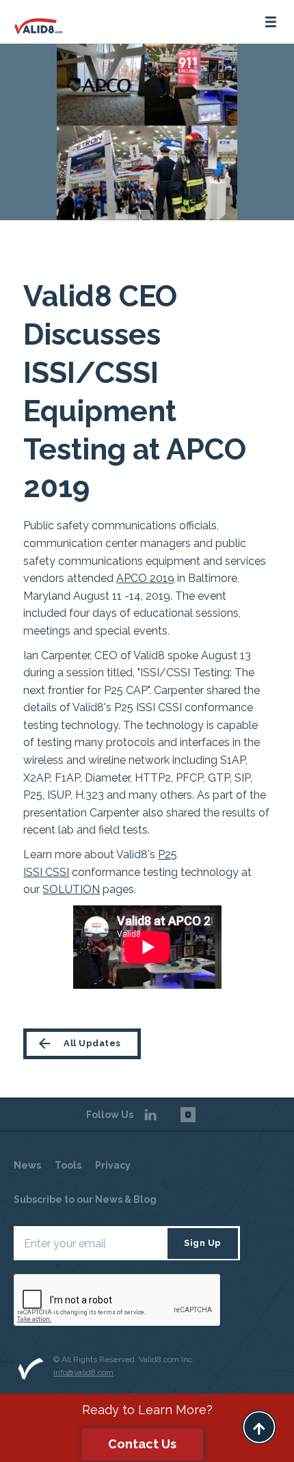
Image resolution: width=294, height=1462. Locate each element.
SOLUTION (71, 889)
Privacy (113, 1165)
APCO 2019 (145, 578)
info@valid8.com (83, 1372)
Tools (68, 1165)
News (27, 1165)
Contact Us (142, 1444)
